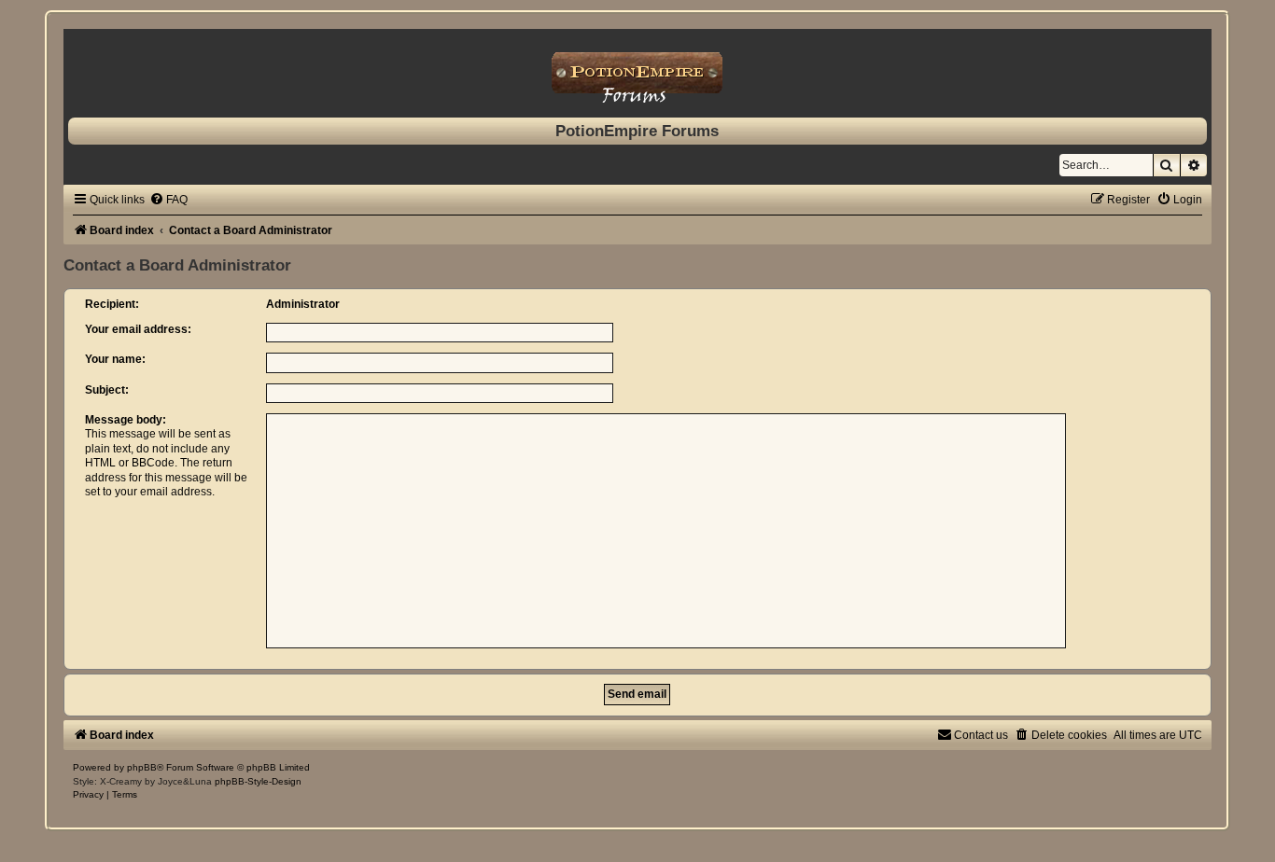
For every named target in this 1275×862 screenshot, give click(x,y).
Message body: (125, 419)
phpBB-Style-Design (258, 781)
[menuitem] (168, 199)
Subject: (107, 389)
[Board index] (637, 69)
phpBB (142, 767)
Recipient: (112, 304)
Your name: (115, 359)
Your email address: (138, 329)
